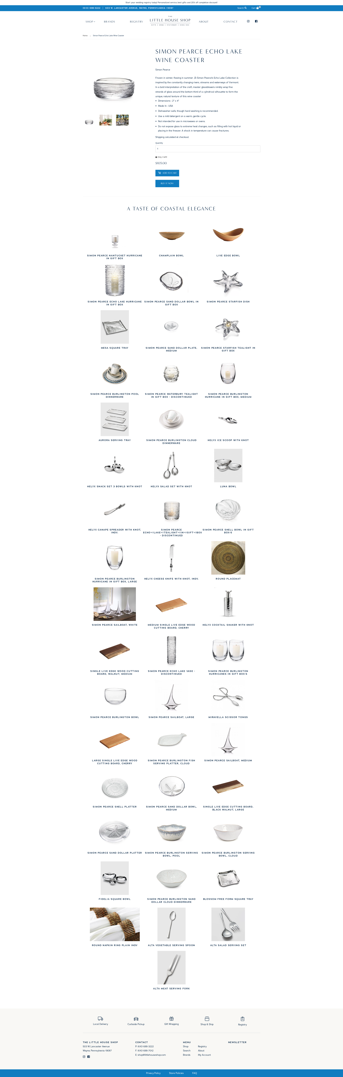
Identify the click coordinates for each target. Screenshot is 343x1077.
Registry (136, 21)
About (204, 21)
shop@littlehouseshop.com (152, 1054)
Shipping (159, 137)
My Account (204, 1054)
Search (187, 1050)
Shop (89, 21)
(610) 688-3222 (91, 8)
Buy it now (167, 183)
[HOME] (170, 25)
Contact (231, 21)
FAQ (194, 1073)
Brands (109, 21)
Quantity (159, 143)
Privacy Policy (153, 1073)
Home (85, 35)
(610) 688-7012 (145, 1050)
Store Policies (176, 1073)
